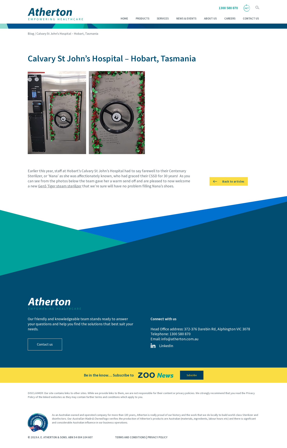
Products (142, 18)
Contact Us (251, 18)
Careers (229, 18)
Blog (31, 33)
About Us (210, 18)
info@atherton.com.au (179, 339)
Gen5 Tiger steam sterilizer (59, 186)
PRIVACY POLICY (158, 437)
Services (163, 18)
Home (124, 18)
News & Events (186, 18)
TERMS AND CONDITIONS (130, 437)
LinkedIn (166, 345)
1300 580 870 (228, 8)
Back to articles (233, 181)
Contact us (45, 344)
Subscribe (192, 375)
